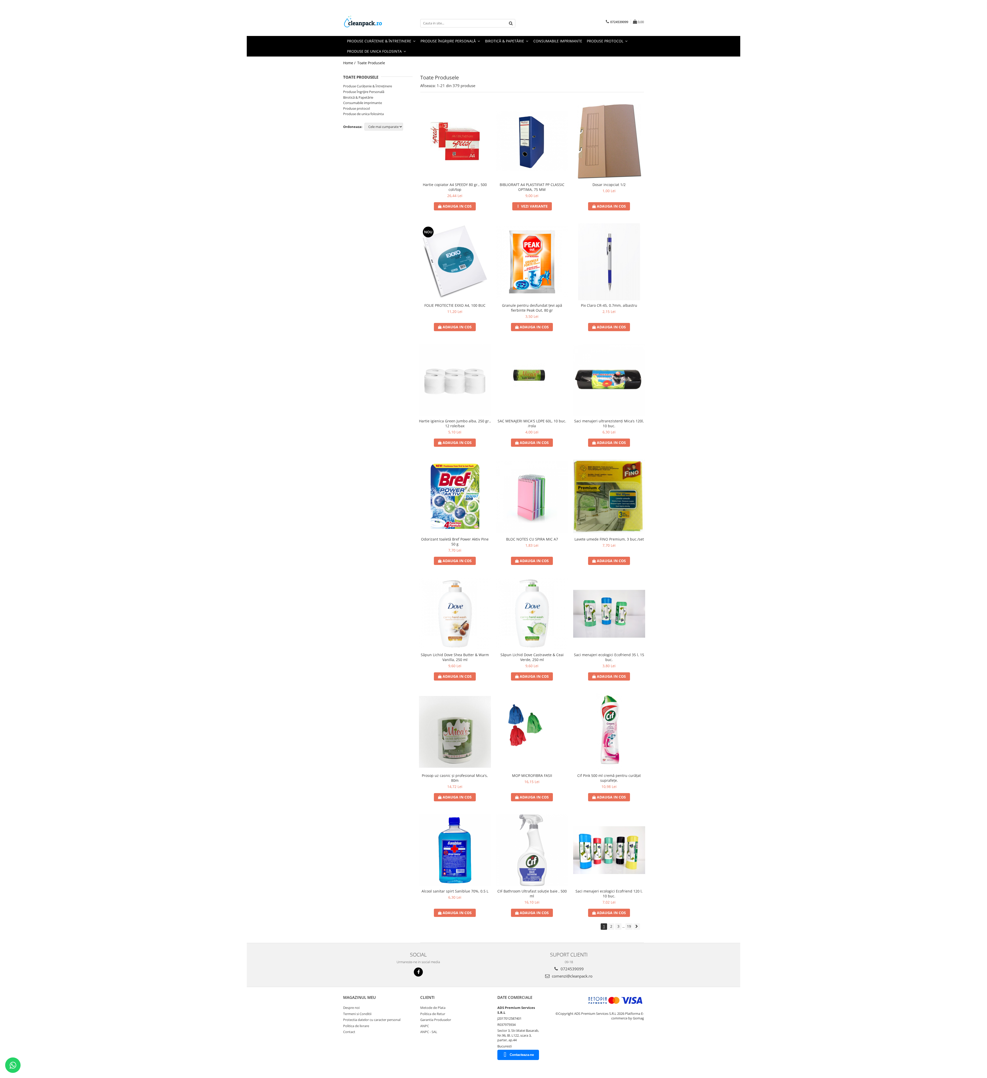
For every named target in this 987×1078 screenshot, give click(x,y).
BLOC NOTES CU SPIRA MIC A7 (532, 539)
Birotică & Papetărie (358, 97)
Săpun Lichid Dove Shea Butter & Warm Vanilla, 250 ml (455, 657)
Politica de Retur (432, 1013)
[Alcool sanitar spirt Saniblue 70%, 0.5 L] (455, 850)
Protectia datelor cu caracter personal (371, 1019)
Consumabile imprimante (362, 102)
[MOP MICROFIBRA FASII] (532, 732)
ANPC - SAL (428, 1031)
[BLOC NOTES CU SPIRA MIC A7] (532, 497)
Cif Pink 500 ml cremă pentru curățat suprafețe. (609, 778)
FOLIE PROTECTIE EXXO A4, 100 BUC (455, 305)
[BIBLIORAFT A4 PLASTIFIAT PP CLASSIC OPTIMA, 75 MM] (532, 141)
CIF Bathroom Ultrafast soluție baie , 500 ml (532, 893)
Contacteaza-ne (522, 1055)
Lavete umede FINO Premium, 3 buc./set (609, 539)
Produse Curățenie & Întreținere (367, 86)
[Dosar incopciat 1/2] (609, 141)
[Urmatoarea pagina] (636, 926)
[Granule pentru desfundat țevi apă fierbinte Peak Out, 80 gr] (532, 262)
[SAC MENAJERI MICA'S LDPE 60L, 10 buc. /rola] (532, 380)
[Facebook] (418, 972)
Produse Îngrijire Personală (363, 91)
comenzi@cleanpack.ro (571, 976)
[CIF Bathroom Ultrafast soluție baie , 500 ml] (532, 850)
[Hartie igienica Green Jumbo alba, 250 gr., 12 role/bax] (455, 380)
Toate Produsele (371, 62)
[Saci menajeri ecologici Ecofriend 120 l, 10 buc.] (609, 850)
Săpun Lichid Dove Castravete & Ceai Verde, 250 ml (532, 657)
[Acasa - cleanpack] (369, 23)
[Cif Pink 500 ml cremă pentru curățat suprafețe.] (609, 731)
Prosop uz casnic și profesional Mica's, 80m (455, 778)
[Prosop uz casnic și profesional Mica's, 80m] (455, 732)
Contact (349, 1031)
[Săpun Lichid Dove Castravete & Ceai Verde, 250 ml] (532, 614)
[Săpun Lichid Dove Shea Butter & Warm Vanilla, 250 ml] (455, 614)
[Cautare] (510, 23)
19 (629, 926)
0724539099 (572, 968)
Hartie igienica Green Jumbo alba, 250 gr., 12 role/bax (455, 423)
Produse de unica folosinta (363, 113)
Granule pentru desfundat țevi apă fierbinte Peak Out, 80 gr (532, 308)
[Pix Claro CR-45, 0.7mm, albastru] (609, 261)
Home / (350, 62)
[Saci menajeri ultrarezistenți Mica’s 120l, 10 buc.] (609, 380)
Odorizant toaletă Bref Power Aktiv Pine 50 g (455, 541)
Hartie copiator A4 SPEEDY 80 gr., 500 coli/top (455, 187)
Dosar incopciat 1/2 (609, 184)
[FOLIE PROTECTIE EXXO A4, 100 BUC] (455, 261)
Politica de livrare (356, 1026)
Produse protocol (356, 108)
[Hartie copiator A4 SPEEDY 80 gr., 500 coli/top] (455, 141)
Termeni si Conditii (357, 1013)
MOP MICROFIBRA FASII (532, 775)
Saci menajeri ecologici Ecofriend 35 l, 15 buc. (609, 657)
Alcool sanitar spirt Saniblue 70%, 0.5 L (455, 891)
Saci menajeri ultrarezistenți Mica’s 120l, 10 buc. (609, 423)
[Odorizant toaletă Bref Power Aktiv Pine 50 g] (455, 497)
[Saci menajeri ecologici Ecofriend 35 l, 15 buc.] (609, 614)
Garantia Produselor (435, 1019)
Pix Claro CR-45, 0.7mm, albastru (609, 305)
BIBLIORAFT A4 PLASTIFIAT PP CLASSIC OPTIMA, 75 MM (532, 187)
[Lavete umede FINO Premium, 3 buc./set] (609, 497)
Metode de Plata (432, 1007)
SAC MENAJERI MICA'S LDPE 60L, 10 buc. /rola (532, 423)
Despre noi (351, 1007)
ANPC (424, 1026)
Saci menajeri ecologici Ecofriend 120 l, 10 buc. (609, 893)
